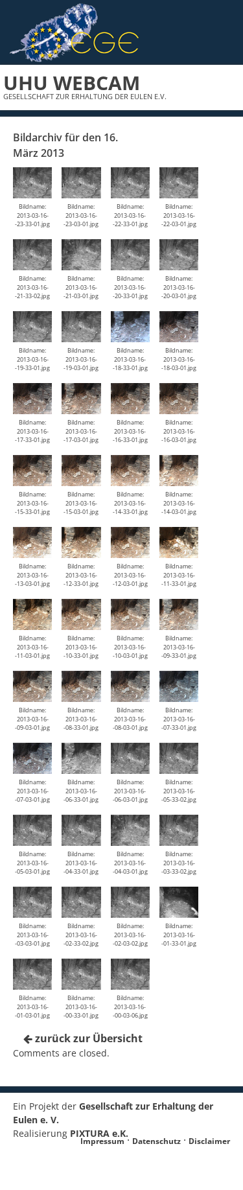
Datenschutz (156, 1141)
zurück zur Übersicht (87, 1038)
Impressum (102, 1141)
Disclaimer (209, 1141)
